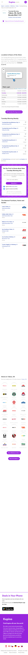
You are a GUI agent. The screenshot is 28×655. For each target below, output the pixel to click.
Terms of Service (12, 652)
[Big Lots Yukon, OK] (14, 427)
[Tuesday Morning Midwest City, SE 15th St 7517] (14, 146)
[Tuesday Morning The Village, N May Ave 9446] (14, 129)
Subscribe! (13, 183)
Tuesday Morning (6, 159)
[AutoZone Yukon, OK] (14, 444)
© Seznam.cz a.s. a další (22, 88)
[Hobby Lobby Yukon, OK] (23, 427)
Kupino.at (6, 646)
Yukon (17, 6)
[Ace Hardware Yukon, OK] (4, 411)
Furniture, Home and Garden (14, 17)
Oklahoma (12, 6)
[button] (13, 21)
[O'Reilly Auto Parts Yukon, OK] (23, 444)
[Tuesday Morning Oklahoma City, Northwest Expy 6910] (14, 123)
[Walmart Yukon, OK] (4, 402)
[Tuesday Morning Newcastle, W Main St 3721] (14, 152)
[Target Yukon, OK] (14, 402)
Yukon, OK (24, 379)
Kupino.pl (19, 646)
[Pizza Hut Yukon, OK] (23, 386)
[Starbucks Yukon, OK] (14, 394)
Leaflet (16, 88)
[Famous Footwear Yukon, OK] (14, 419)
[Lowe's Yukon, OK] (23, 402)
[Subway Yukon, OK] (23, 436)
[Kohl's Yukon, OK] (4, 419)
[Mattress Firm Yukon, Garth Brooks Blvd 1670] (14, 223)
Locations (7, 6)
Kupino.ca (9, 646)
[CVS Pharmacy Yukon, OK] (4, 427)
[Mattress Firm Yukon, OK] (23, 411)
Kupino (2, 6)
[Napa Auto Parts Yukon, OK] (4, 444)
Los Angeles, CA (23, 159)
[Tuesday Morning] (4, 13)
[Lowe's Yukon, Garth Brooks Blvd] (14, 208)
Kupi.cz (12, 646)
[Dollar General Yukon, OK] (14, 386)
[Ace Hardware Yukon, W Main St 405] (14, 231)
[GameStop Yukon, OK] (23, 419)
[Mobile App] (7, 609)
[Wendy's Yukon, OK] (23, 394)
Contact (5, 652)
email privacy (18, 191)
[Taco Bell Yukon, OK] (4, 436)
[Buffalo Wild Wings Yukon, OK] (4, 394)
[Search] (25, 2)
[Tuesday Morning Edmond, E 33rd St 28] (14, 140)
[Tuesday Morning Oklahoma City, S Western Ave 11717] (14, 135)
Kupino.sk (22, 646)
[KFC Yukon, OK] (14, 436)
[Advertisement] (14, 38)
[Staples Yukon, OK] (14, 411)
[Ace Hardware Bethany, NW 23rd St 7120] (14, 238)
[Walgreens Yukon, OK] (4, 386)
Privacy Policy (14, 186)
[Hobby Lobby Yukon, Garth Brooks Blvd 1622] (14, 216)
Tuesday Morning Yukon (13, 73)
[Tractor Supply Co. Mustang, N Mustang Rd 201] (14, 246)
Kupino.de (15, 646)
